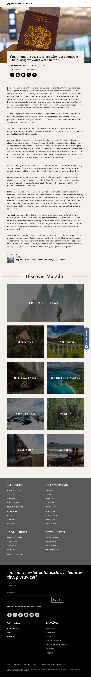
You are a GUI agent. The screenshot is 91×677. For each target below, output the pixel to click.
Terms (48, 352)
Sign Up (67, 347)
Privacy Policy (58, 352)
